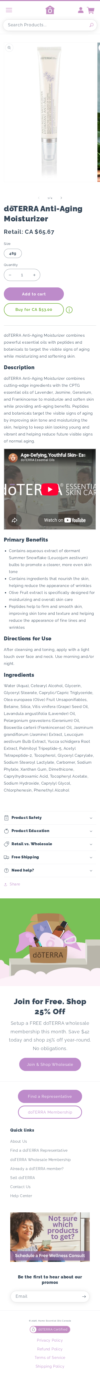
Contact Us (20, 1187)
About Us (18, 1141)
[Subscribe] (83, 1297)
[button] (50, 817)
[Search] (91, 25)
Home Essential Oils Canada (54, 1320)
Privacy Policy (50, 1340)
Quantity (11, 265)
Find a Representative (50, 1096)
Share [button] (15, 884)
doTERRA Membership (50, 1112)
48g (12, 253)
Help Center (21, 1196)
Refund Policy (50, 1349)
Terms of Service (50, 1358)
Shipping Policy (50, 1366)
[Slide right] (61, 198)
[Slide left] (38, 198)
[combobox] (50, 25)
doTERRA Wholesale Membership (40, 1160)
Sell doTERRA (22, 1178)
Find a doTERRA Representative (38, 1150)
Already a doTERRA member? (37, 1169)
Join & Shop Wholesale (50, 1064)
